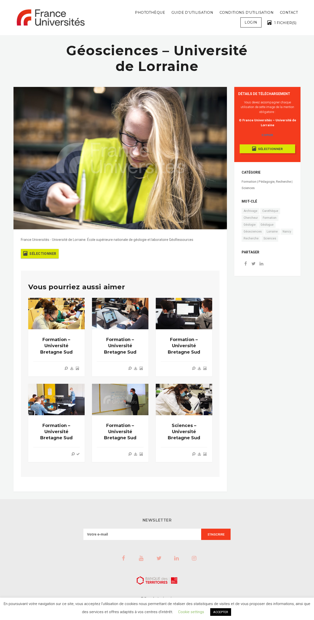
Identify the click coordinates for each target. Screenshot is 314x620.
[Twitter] (253, 264)
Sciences (269, 238)
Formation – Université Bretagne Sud (56, 346)
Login (251, 22)
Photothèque (150, 12)
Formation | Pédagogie (258, 181)
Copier (267, 135)
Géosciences (253, 231)
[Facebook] (245, 264)
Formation (269, 218)
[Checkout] (78, 454)
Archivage (250, 211)
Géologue (267, 224)
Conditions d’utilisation (247, 12)
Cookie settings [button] (191, 612)
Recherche (251, 238)
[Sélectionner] (77, 368)
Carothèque (270, 211)
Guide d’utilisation (192, 12)
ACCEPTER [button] (220, 612)
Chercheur (251, 218)
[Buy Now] (71, 368)
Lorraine (272, 231)
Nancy (287, 231)
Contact (289, 12)
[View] (66, 368)
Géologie (250, 224)
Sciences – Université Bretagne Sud (184, 432)
